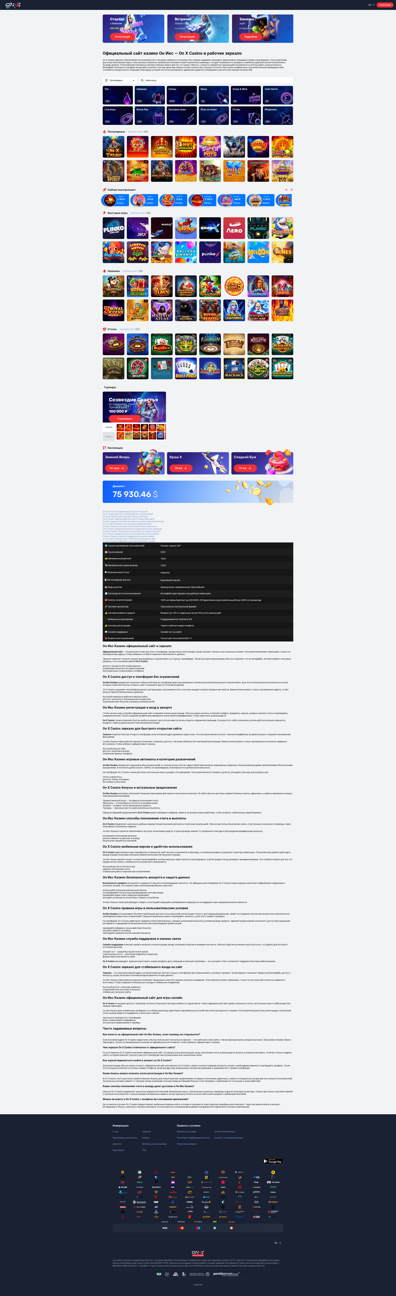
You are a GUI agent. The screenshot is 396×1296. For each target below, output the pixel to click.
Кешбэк (146, 1138)
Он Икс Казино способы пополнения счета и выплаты (130, 526)
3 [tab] (198, 40)
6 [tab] (205, 40)
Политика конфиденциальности (193, 1138)
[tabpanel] (133, 29)
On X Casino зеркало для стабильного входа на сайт (129, 539)
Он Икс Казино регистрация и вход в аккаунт (125, 516)
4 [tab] (200, 40)
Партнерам (118, 1150)
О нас (115, 1131)
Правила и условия (186, 1131)
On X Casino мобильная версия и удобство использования (132, 529)
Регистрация (385, 5)
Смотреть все (136, 131)
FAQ (144, 1150)
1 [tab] (192, 40)
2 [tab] (195, 40)
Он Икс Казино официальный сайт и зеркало (125, 511)
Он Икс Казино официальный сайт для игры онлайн (129, 541)
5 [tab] (203, 40)
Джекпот (117, 1144)
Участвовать (124, 418)
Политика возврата (187, 1144)
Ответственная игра (224, 1131)
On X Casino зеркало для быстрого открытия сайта (129, 519)
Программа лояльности (125, 1138)
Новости (146, 1131)
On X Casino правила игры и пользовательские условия (131, 534)
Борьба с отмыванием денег (228, 1138)
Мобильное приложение (154, 1144)
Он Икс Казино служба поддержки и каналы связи (128, 536)
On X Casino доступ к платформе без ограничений (128, 514)
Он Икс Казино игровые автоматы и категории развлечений (133, 521)
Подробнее (250, 36)
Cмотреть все (139, 213)
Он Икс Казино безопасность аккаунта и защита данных (131, 531)
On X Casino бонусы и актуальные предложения (127, 524)
